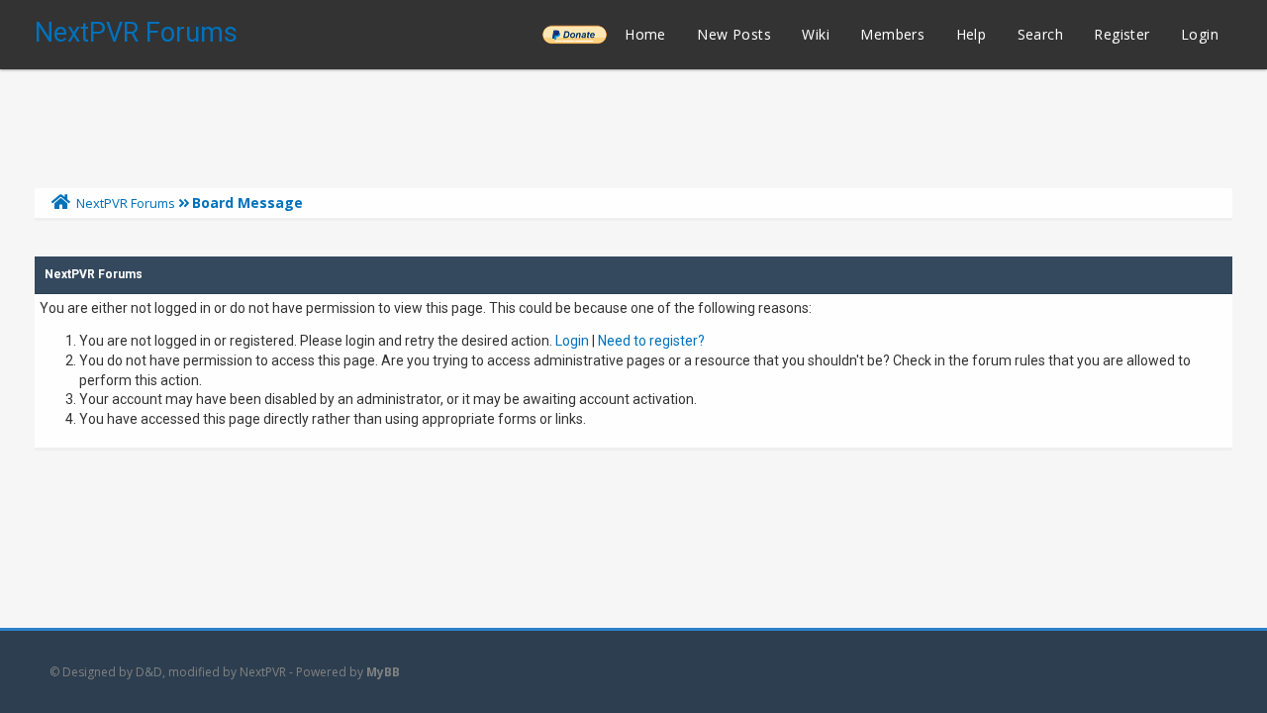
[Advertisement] (633, 123)
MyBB (383, 671)
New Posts (734, 34)
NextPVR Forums (136, 33)
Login (1199, 34)
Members (892, 34)
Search (1040, 34)
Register (1121, 34)
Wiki (815, 34)
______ (574, 34)
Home (645, 34)
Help (971, 34)
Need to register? (651, 341)
